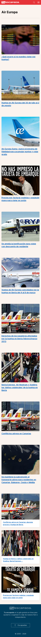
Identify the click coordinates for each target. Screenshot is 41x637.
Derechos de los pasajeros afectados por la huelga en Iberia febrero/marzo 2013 (19, 339)
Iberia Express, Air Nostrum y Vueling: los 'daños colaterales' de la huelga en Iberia (19, 387)
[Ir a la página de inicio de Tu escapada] (9, 2)
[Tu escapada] (20, 608)
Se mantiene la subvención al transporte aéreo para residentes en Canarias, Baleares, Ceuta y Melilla (18, 480)
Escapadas (22, 625)
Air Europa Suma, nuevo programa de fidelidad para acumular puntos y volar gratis (19, 152)
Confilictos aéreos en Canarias (16, 433)
